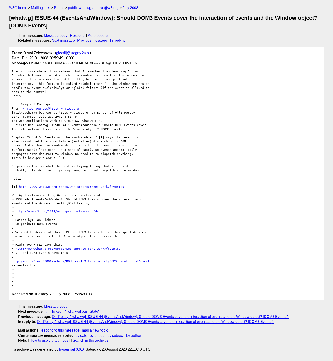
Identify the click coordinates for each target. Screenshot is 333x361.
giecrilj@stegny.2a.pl (73, 53)
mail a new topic (95, 330)
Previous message (92, 40)
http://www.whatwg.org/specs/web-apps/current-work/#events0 (71, 186)
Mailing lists (40, 8)
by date (81, 335)
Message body (56, 35)
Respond (77, 35)
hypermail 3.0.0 (71, 349)
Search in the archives (91, 340)
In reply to (117, 40)
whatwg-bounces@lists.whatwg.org (51, 108)
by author (133, 335)
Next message (63, 40)
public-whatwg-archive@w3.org (93, 8)
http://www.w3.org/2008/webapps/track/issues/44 (57, 211)
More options (97, 35)
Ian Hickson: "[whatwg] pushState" (71, 311)
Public (59, 8)
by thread (97, 335)
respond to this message (60, 330)
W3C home (18, 8)
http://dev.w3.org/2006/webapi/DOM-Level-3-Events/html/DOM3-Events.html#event (81, 261)
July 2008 (130, 8)
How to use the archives (49, 340)
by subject (115, 335)
